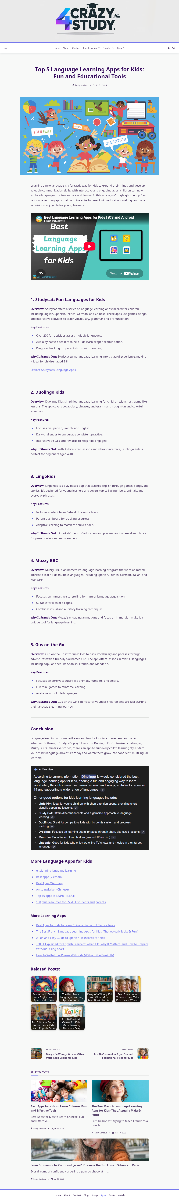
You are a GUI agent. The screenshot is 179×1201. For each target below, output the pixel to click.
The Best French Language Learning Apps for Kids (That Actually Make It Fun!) (87, 931)
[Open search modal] (173, 48)
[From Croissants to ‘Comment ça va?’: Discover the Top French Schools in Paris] (90, 1150)
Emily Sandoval (81, 85)
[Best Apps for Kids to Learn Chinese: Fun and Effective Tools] (59, 1091)
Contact (76, 48)
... (49, 1121)
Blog (119, 48)
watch (121, 1195)
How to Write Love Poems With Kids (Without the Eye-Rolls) (75, 955)
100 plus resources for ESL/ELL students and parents (71, 902)
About (66, 48)
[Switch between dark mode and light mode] (168, 48)
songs (94, 1195)
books (112, 1195)
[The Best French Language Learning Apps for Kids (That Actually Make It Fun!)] (120, 1091)
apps (103, 1195)
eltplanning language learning (56, 870)
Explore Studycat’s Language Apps (53, 370)
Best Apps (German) (49, 883)
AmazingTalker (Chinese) (52, 889)
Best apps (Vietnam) (49, 877)
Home (57, 48)
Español (107, 48)
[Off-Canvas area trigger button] (5, 48)
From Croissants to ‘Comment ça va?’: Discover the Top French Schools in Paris (85, 1165)
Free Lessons (90, 48)
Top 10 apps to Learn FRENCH (55, 896)
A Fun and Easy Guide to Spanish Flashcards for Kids (70, 938)
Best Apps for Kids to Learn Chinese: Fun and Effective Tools (75, 925)
